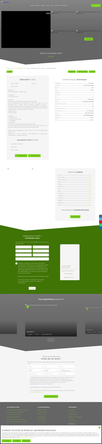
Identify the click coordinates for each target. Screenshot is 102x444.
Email (18, 251)
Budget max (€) (32, 373)
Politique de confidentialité (75, 417)
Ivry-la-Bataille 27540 (20, 68)
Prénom (19, 247)
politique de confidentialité (36, 392)
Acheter (37, 5)
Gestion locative (42, 419)
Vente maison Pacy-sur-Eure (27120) (16, 419)
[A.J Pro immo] (6, 5)
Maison (12, 68)
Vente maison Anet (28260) (13, 417)
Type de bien (46, 369)
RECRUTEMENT (63, 5)
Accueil (32, 5)
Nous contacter (41, 421)
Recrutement (72, 410)
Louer (47, 5)
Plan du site (71, 419)
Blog (51, 5)
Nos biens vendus (42, 414)
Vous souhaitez (36, 254)
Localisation (62, 369)
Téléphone (36, 251)
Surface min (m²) (48, 373)
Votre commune (21, 255)
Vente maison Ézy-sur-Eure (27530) (15, 412)
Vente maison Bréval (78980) (14, 414)
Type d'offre (30, 369)
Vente (8, 68)
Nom (35, 247)
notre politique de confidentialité (27, 437)
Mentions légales (73, 414)
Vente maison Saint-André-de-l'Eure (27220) (17, 410)
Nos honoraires (72, 412)
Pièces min (63, 373)
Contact (56, 5)
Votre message (20, 259)
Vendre (43, 5)
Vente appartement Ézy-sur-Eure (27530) (17, 421)
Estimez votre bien (42, 410)
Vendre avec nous (42, 412)
